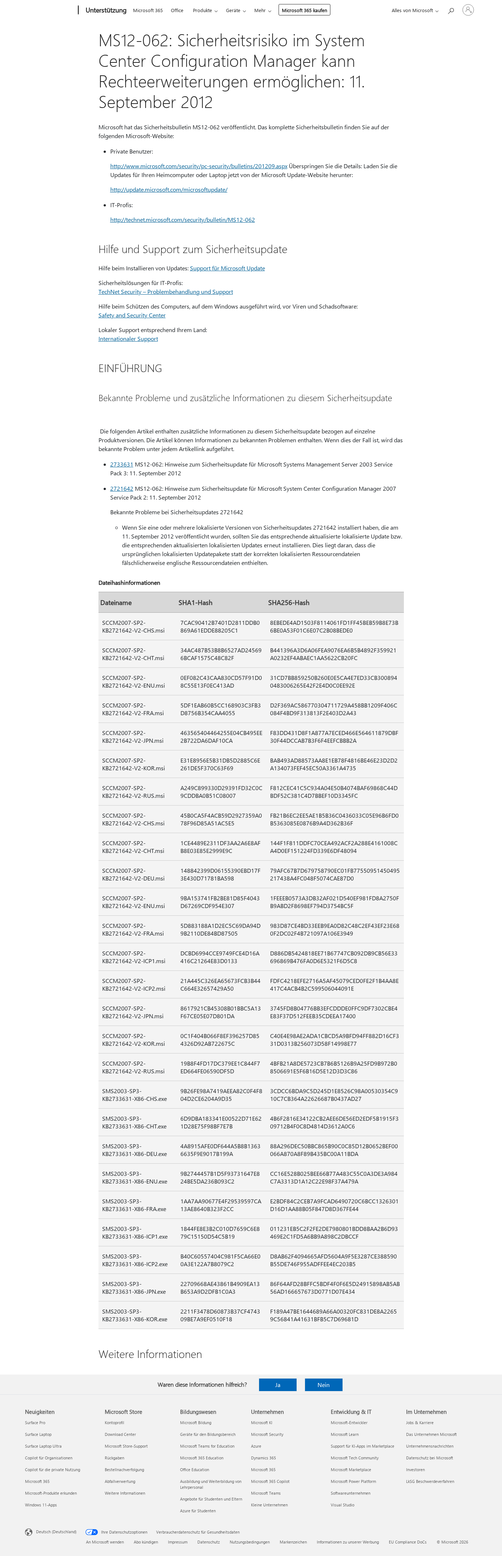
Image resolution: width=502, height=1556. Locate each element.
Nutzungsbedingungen (250, 1542)
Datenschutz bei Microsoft (429, 1457)
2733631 (121, 464)
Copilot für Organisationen (48, 1457)
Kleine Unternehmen (269, 1505)
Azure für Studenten (198, 1510)
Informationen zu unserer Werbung (348, 1542)
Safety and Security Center (132, 315)
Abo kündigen (146, 1542)
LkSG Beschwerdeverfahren (430, 1481)
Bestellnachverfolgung (124, 1469)
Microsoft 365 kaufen (304, 10)
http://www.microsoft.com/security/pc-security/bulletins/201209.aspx (198, 166)
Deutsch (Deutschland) (56, 1531)
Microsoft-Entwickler (349, 1422)
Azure (256, 1446)
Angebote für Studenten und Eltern (211, 1499)
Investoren (415, 1469)
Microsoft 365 (148, 10)
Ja (277, 1384)
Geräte (233, 10)
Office (177, 10)
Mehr (260, 10)
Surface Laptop (38, 1434)
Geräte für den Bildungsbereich (208, 1434)
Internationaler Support (128, 338)
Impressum (177, 1542)
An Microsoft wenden (105, 1542)
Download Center (120, 1434)
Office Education (194, 1469)
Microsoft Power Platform (353, 1481)
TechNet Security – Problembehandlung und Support (165, 291)
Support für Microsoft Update (227, 268)
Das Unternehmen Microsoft (431, 1434)
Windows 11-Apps (41, 1505)
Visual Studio (342, 1505)
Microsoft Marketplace (351, 1469)
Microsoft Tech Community (355, 1457)
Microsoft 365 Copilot (270, 1481)
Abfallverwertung (120, 1481)
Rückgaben (114, 1457)
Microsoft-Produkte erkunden (51, 1493)
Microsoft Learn (345, 1434)
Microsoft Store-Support (126, 1446)
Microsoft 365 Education (201, 1457)
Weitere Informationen (125, 1493)
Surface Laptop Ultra (43, 1446)
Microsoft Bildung (195, 1422)
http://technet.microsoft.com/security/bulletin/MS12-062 (182, 219)
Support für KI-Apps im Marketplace (362, 1446)
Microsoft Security (267, 1434)
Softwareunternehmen (350, 1493)
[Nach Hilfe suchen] (450, 9)
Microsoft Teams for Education (207, 1446)
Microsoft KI (261, 1422)
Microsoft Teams (266, 1493)
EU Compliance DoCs (408, 1542)
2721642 (121, 488)
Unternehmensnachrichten (429, 1446)
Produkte (202, 10)
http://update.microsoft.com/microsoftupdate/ (168, 189)
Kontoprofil (114, 1422)
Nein (324, 1384)
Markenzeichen (293, 1542)
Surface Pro (35, 1422)
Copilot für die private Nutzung (52, 1469)
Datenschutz (208, 1542)
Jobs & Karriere (420, 1422)
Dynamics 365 (263, 1457)
